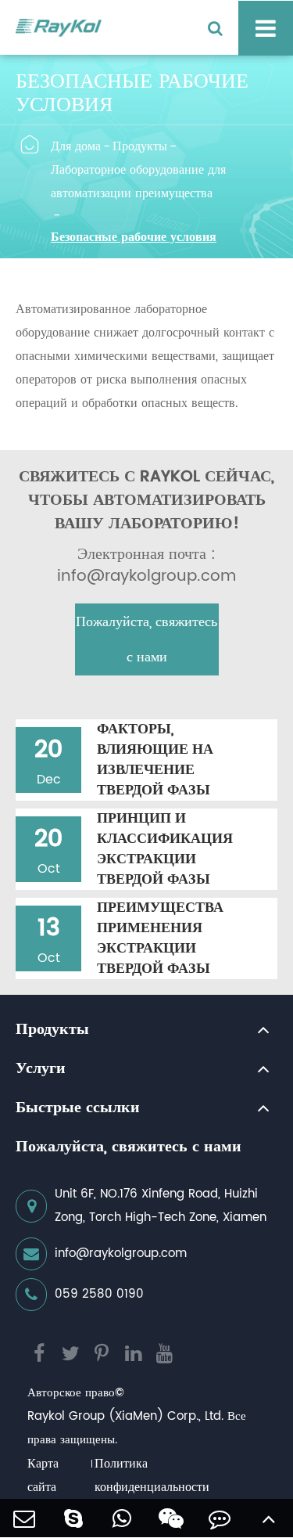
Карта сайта (43, 1475)
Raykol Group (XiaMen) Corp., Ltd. (125, 1416)
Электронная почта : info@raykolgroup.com (146, 566)
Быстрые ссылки (78, 1108)
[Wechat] (171, 1518)
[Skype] (73, 1518)
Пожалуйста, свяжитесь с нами (146, 639)
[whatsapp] (122, 1518)
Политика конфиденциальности (152, 1475)
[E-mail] (24, 1518)
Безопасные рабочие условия (133, 237)
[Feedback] (220, 1518)
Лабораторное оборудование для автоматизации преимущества (138, 182)
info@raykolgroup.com (121, 1253)
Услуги (41, 1069)
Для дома (76, 146)
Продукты (140, 146)
